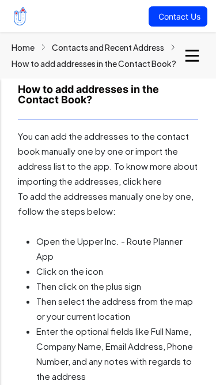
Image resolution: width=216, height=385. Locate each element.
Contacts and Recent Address (108, 47)
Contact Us (179, 16)
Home (23, 47)
